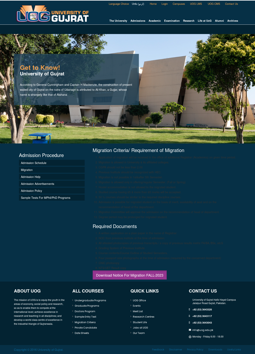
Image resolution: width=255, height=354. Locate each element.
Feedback (158, 349)
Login (165, 4)
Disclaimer (175, 349)
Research (188, 20)
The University (118, 20)
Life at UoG (205, 20)
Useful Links (234, 349)
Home (153, 4)
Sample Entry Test (85, 316)
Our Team (139, 333)
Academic (155, 20)
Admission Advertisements (37, 184)
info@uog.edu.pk (202, 330)
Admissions (137, 20)
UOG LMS (196, 4)
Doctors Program (85, 311)
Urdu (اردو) (137, 4)
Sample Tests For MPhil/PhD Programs (45, 198)
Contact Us (231, 4)
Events (137, 305)
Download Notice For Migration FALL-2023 (129, 275)
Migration (27, 170)
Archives (232, 20)
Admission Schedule (33, 163)
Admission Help (30, 177)
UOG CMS (214, 4)
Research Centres (143, 316)
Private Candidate (86, 327)
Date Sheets (82, 333)
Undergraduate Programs (90, 300)
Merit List (138, 311)
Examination (172, 20)
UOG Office (139, 300)
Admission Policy (31, 191)
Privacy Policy (195, 349)
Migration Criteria (85, 322)
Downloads (215, 349)
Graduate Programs (87, 305)
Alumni (219, 20)
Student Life (140, 322)
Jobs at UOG (140, 327)
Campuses (179, 4)
